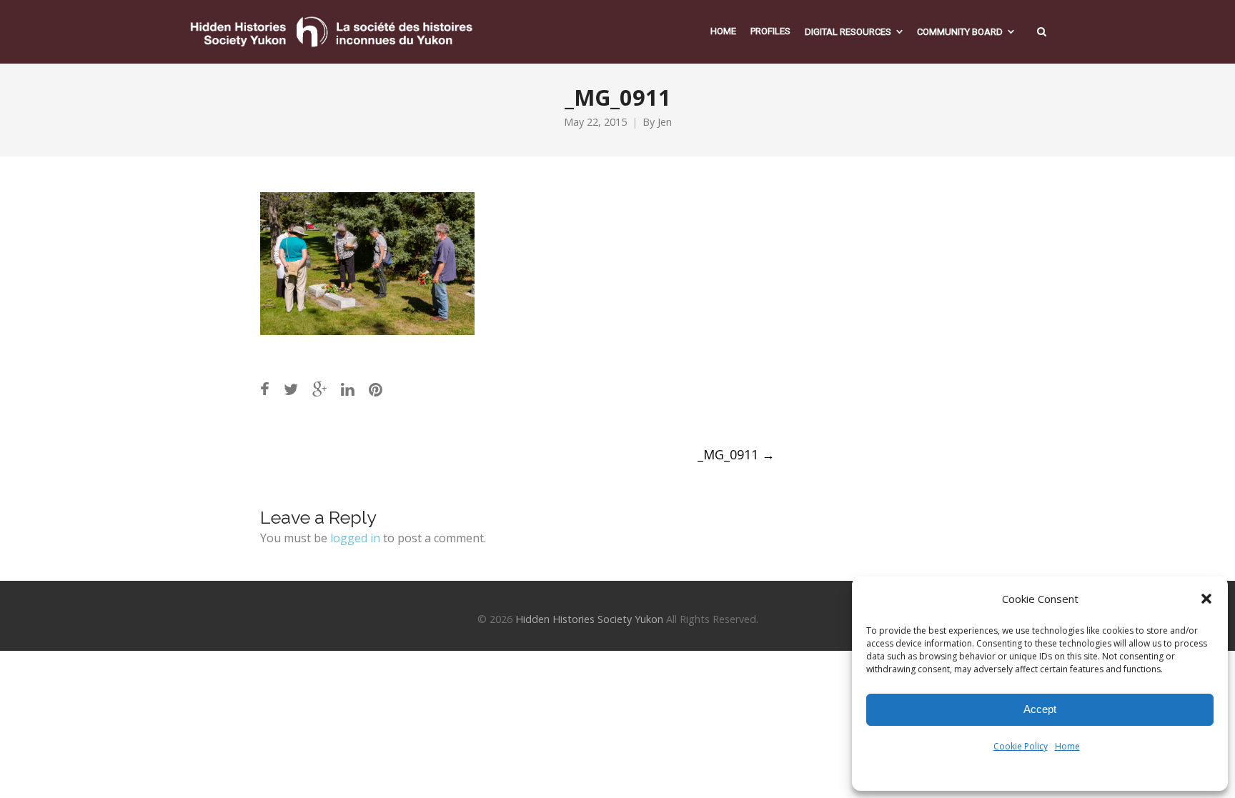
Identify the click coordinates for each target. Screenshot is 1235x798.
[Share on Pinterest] (375, 389)
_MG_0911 (736, 454)
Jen (665, 122)
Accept (1039, 709)
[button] (1206, 599)
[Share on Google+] (319, 389)
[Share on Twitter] (291, 389)
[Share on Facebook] (264, 389)
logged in (355, 538)
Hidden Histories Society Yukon (589, 619)
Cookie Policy (1020, 746)
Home (1067, 746)
